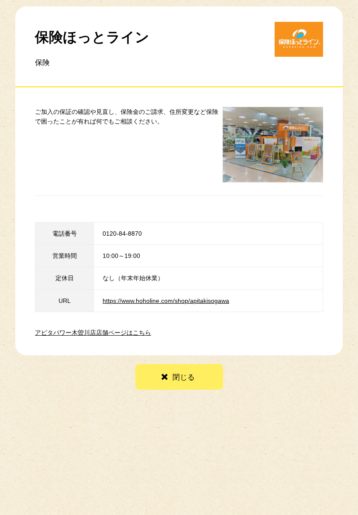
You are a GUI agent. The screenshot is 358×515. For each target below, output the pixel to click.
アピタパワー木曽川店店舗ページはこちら (93, 332)
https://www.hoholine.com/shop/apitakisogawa (166, 300)
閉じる (183, 377)
